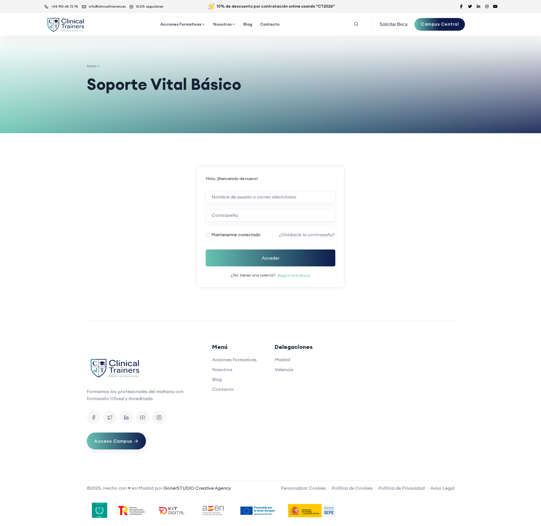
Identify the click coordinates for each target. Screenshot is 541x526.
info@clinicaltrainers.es (107, 6)
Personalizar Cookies (303, 488)
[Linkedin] (126, 417)
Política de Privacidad (401, 488)
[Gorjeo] (110, 417)
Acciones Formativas (180, 24)
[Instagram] (159, 417)
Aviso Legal (442, 488)
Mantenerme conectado (236, 234)
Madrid (282, 359)
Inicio (92, 65)
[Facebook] (93, 417)
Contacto (270, 24)
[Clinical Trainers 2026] (66, 24)
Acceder (271, 258)
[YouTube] (142, 417)
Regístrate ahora (294, 275)
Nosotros (222, 24)
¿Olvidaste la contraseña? (307, 234)
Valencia (284, 369)
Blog (247, 24)
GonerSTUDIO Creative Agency (197, 488)
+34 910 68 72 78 (64, 6)
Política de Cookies (352, 488)
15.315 (149, 6)
